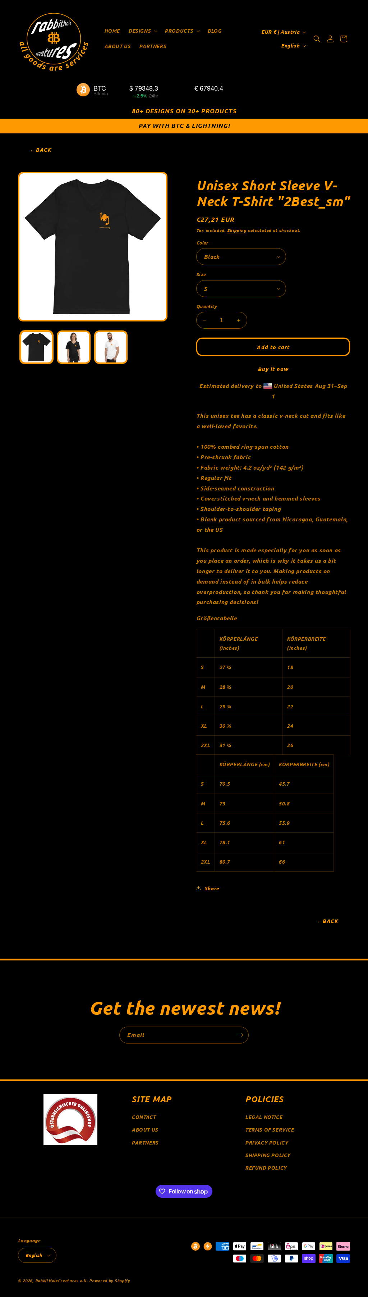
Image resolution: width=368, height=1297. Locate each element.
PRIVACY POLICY (266, 1142)
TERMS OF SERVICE (269, 1129)
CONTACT (144, 1117)
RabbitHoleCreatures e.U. (61, 1280)
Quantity (206, 306)
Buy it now (273, 369)
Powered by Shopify (109, 1280)
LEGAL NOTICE (263, 1117)
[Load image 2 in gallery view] (73, 347)
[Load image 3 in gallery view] (111, 347)
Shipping (237, 230)
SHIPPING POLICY (267, 1155)
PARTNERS (145, 1142)
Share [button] (211, 888)
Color (202, 242)
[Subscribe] (240, 1035)
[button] (142, 30)
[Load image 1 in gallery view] (36, 347)
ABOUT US (145, 1129)
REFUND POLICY (266, 1167)
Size (201, 274)
